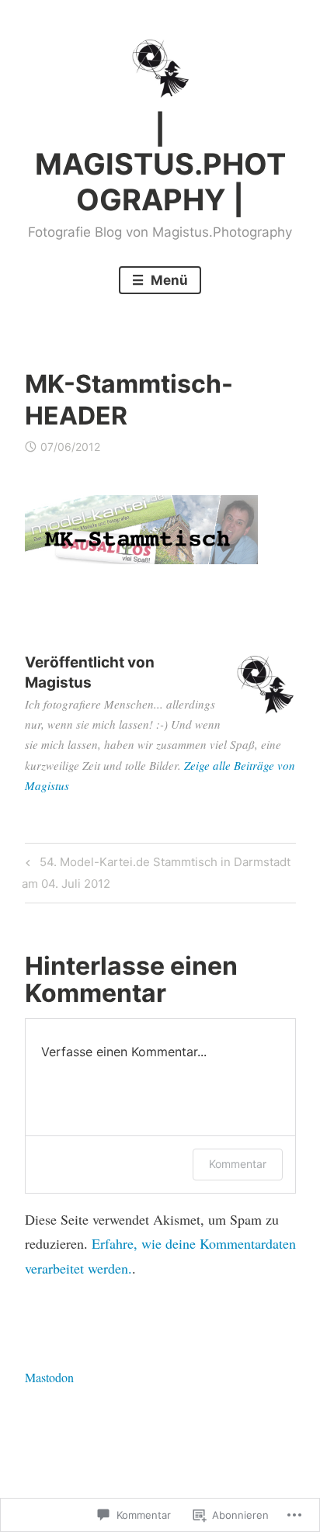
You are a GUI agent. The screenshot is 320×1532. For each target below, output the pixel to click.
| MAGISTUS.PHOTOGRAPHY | (160, 164)
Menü (168, 280)
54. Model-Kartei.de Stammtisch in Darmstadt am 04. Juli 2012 (156, 872)
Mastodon (49, 1377)
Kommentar (237, 1163)
